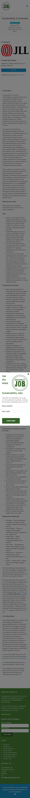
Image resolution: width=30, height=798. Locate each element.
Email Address (7, 406)
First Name (6, 411)
